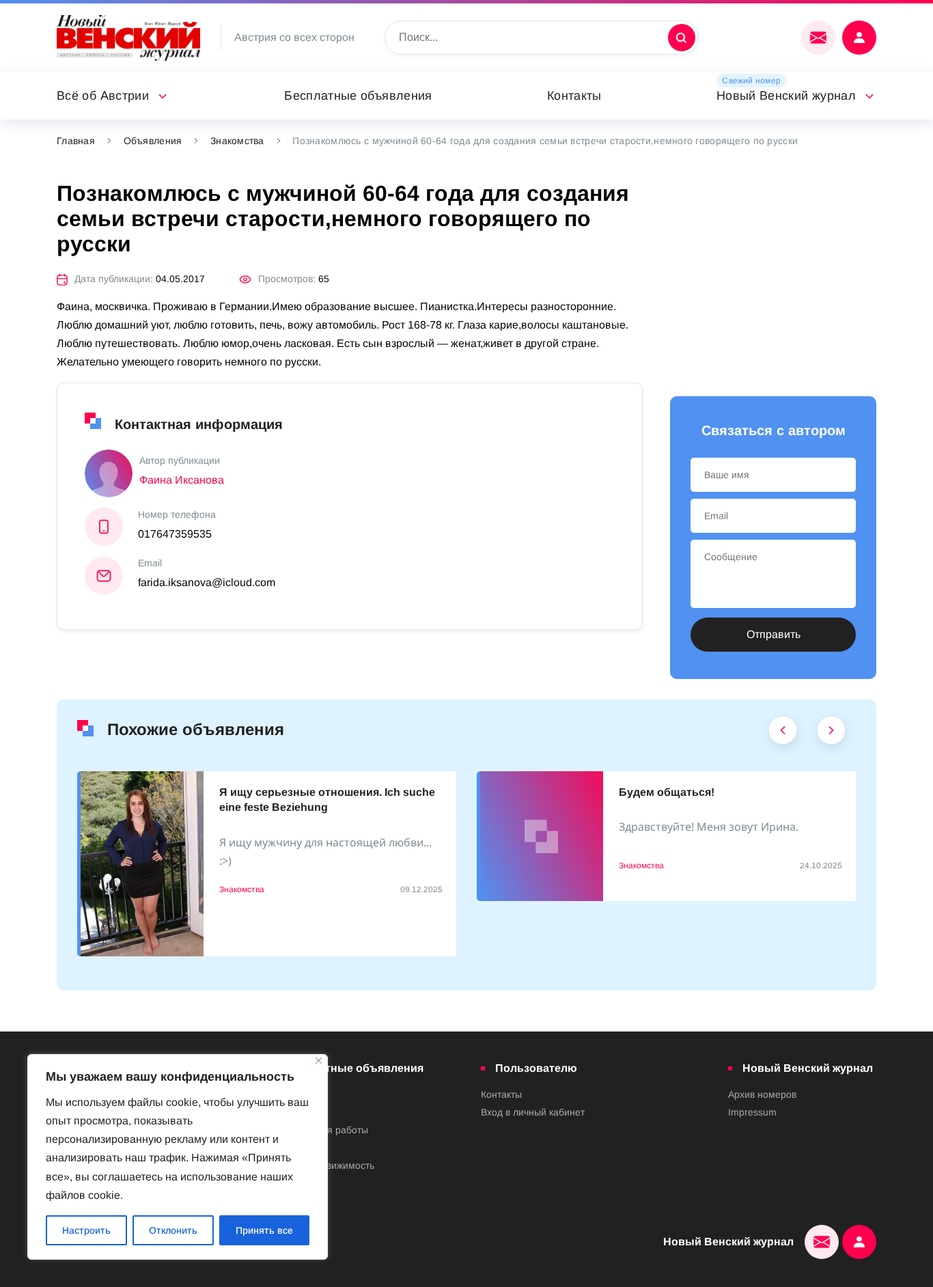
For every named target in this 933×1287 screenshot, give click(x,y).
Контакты (574, 95)
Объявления (153, 140)
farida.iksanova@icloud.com (206, 582)
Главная (76, 140)
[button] (783, 734)
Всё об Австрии (103, 95)
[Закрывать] (319, 1060)
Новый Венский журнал (786, 95)
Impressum (752, 1112)
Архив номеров (762, 1094)
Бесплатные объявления (358, 95)
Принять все (264, 1230)
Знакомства (237, 140)
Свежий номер (751, 80)
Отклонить (173, 1230)
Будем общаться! (666, 792)
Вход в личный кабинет (533, 1112)
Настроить (86, 1230)
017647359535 (175, 534)
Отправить (773, 634)
